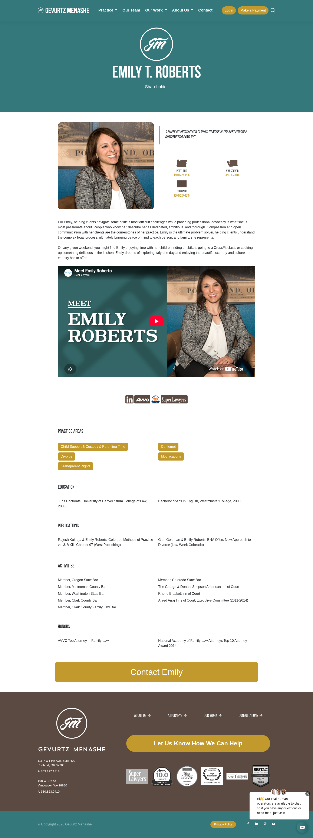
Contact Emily (156, 672)
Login (229, 10)
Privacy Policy (223, 824)
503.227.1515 (50, 771)
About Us (140, 715)
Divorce (66, 456)
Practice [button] (106, 10)
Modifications (171, 456)
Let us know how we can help (198, 743)
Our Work (210, 715)
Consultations (248, 715)
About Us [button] (181, 10)
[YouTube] (273, 824)
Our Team (131, 10)
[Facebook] (248, 824)
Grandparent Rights (75, 466)
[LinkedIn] (256, 824)
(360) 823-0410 (232, 175)
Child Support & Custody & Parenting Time (93, 446)
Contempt (168, 446)
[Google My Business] (265, 824)
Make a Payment (253, 10)
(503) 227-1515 (182, 175)
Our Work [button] (154, 10)
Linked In (129, 399)
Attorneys (175, 715)
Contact (205, 10)
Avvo (142, 399)
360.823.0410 (50, 791)
